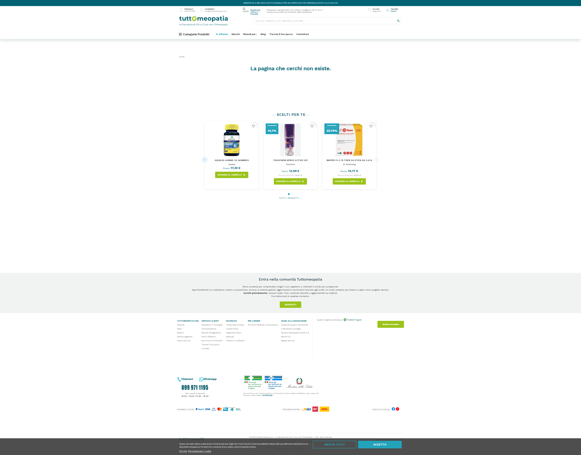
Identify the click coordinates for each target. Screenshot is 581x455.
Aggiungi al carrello (231, 175)
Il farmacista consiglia (291, 329)
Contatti (205, 348)
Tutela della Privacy (235, 325)
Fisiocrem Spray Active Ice (290, 160)
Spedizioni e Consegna (212, 325)
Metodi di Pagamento (211, 333)
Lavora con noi (183, 340)
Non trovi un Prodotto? (212, 340)
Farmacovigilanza (184, 337)
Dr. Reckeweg (349, 164)
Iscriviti (290, 304)
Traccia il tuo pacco (210, 344)
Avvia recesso (390, 324)
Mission (180, 333)
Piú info (183, 451)
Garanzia (230, 337)
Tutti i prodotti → (290, 198)
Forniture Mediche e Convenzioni (263, 325)
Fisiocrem (290, 164)
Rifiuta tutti (335, 444)
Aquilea (231, 164)
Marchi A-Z (286, 337)
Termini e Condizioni (235, 340)
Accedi (373, 10)
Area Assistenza (209, 329)
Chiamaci (187, 10)
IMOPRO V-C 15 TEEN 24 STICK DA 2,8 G (349, 160)
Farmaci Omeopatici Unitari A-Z (295, 333)
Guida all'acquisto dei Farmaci (294, 325)
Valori (179, 329)
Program (358, 320)
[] (395, 17)
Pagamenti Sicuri (233, 333)
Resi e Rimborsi (208, 337)
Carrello (392, 10)
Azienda (180, 325)
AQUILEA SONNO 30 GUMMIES (232, 160)
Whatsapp (210, 379)
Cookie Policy (232, 329)
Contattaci (211, 10)
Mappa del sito (288, 340)
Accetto (379, 444)
